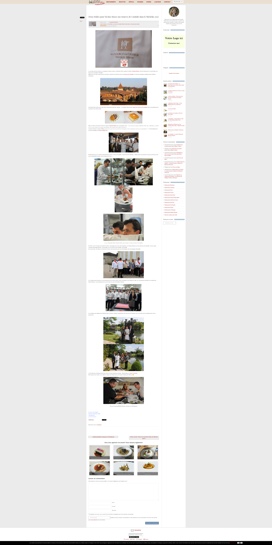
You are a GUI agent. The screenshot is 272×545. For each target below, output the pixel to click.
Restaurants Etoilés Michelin (171, 212)
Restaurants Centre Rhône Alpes (172, 197)
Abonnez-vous (134, 537)
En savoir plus (233, 542)
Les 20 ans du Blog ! (172, 108)
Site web (114, 510)
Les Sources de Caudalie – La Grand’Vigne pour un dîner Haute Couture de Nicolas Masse (176, 85)
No (241, 542)
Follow (92, 419)
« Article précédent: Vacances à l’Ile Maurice (103, 437)
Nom (113, 502)
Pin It (81, 21)
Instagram (99, 424)
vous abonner (94, 519)
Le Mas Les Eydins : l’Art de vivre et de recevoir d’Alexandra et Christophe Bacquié (175, 97)
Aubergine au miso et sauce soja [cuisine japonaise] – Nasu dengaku (174, 154)
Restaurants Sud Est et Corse (171, 200)
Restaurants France (169, 192)
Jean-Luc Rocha (133, 373)
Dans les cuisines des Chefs (171, 214)
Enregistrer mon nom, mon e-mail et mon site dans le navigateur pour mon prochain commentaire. (112, 514)
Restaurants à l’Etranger (170, 209)
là (126, 247)
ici (106, 247)
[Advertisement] (123, 11)
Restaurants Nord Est (169, 202)
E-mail (114, 506)
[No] (270, 543)
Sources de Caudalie (129, 74)
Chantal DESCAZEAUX (114, 22)
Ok (238, 542)
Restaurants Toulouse (169, 187)
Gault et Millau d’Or (103, 130)
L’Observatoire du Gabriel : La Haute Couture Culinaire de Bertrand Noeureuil (175, 163)
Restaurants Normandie (170, 204)
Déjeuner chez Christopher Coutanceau (175, 129)
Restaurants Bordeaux (170, 185)
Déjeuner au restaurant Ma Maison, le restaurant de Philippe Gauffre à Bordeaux (173, 176)
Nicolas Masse (136, 71)
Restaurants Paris (169, 190)
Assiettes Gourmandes (174, 73)
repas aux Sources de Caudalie (140, 107)
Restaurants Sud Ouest (170, 195)
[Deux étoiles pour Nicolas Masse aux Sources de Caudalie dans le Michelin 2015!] (123, 69)
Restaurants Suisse (169, 207)
